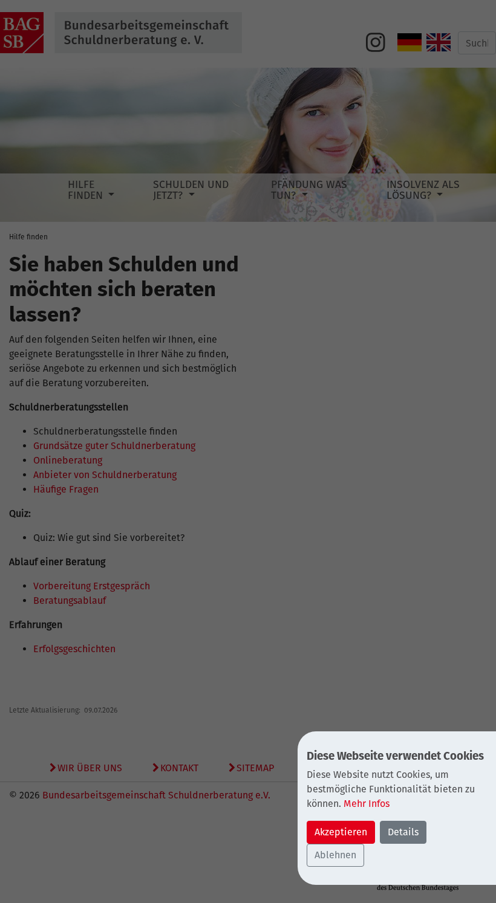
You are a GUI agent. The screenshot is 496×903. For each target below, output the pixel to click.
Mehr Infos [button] (367, 803)
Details (403, 832)
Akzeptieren (341, 832)
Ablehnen (335, 855)
